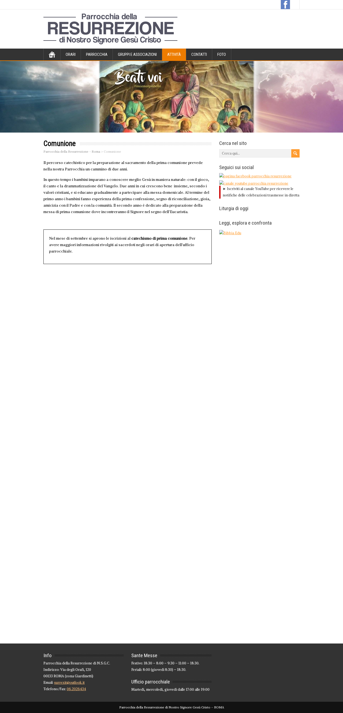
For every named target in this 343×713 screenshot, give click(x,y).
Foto (221, 54)
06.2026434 (76, 689)
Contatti (199, 54)
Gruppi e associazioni (137, 54)
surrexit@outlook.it (69, 682)
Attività (174, 54)
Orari (71, 54)
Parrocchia (96, 54)
